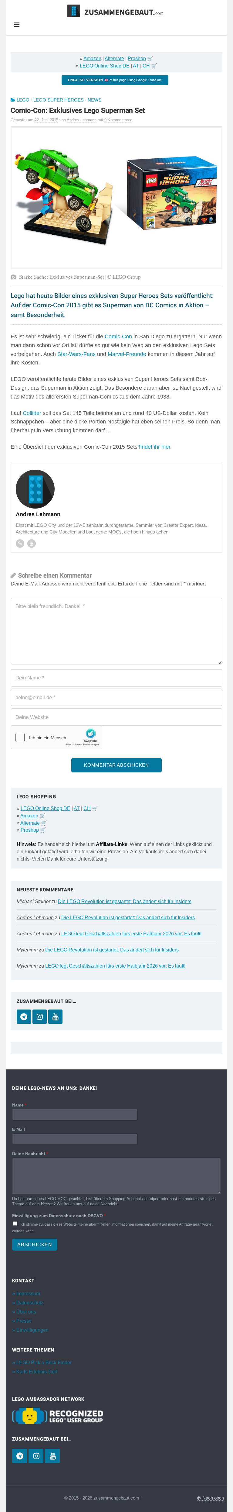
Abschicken (34, 1244)
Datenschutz (29, 1302)
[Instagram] (39, 1017)
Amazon (92, 58)
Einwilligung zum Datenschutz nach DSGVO (59, 1215)
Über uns (26, 1311)
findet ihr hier (154, 447)
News (94, 100)
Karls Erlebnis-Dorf (36, 1371)
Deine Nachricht (30, 1153)
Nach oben (212, 1498)
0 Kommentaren (118, 120)
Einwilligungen (32, 1330)
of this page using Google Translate (115, 80)
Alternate (114, 58)
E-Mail (18, 1129)
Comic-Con (118, 336)
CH (146, 65)
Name (19, 1105)
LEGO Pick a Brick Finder (44, 1362)
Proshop (137, 58)
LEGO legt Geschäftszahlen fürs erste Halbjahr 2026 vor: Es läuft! (131, 933)
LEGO (23, 100)
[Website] (20, 543)
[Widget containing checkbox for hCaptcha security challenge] (56, 737)
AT (136, 65)
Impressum (28, 1293)
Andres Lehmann (35, 917)
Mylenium (27, 949)
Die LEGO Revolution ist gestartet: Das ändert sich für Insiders (124, 901)
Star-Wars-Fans (76, 354)
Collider (32, 413)
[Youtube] (31, 543)
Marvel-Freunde (127, 354)
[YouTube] (55, 1017)
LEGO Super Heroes (58, 100)
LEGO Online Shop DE (105, 65)
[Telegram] (24, 1017)
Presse (24, 1321)
